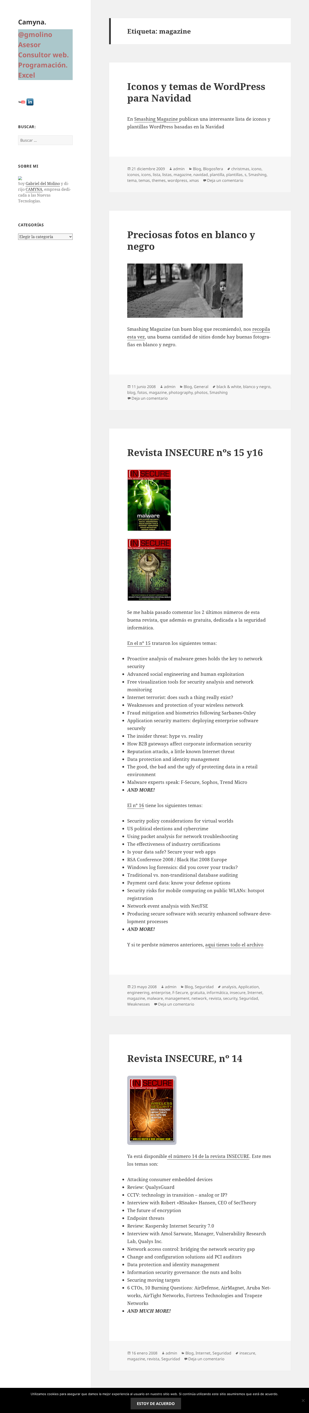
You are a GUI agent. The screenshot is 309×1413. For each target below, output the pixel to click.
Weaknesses (138, 1004)
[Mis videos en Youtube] (21, 101)
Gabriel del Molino (43, 183)
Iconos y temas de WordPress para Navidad (196, 92)
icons (146, 174)
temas (144, 180)
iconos (133, 174)
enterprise (160, 992)
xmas (194, 180)
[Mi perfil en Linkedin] (30, 101)
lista (156, 174)
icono (256, 168)
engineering (138, 992)
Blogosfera (213, 168)
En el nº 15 (139, 643)
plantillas (234, 174)
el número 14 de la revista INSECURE (208, 1156)
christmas (240, 168)
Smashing (257, 174)
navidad (200, 174)
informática (217, 992)
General (201, 386)
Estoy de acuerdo (156, 1403)
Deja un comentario (225, 180)
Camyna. (32, 21)
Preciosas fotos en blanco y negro (191, 240)
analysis (229, 986)
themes (159, 180)
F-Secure (180, 992)
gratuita (197, 992)
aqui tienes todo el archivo (234, 945)
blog (131, 392)
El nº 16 (135, 805)
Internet (254, 992)
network (199, 998)
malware (155, 998)
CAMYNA (34, 189)
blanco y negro (256, 386)
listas (167, 174)
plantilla (217, 174)
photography (181, 392)
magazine (182, 174)
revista (215, 998)
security (230, 998)
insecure (238, 992)
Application (248, 986)
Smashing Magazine (156, 119)
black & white (229, 386)
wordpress (177, 180)
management (177, 998)
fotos (142, 392)
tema (132, 180)
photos (201, 392)
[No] (303, 1400)
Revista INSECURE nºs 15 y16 (195, 452)
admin (179, 168)
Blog (197, 168)
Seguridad (204, 986)
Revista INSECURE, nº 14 (184, 1058)
